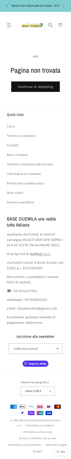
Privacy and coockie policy (25, 183)
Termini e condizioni (21, 136)
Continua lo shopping (35, 86)
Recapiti (37, 451)
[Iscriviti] (57, 348)
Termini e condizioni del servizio (30, 164)
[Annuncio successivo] (64, 6)
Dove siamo (15, 192)
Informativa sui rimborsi (24, 174)
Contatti (12, 145)
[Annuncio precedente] (7, 6)
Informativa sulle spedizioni (24, 444)
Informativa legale (56, 444)
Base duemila (28, 420)
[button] (9, 25)
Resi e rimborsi (17, 155)
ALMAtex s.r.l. (40, 254)
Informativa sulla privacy (37, 431)
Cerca (11, 126)
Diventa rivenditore (20, 202)
